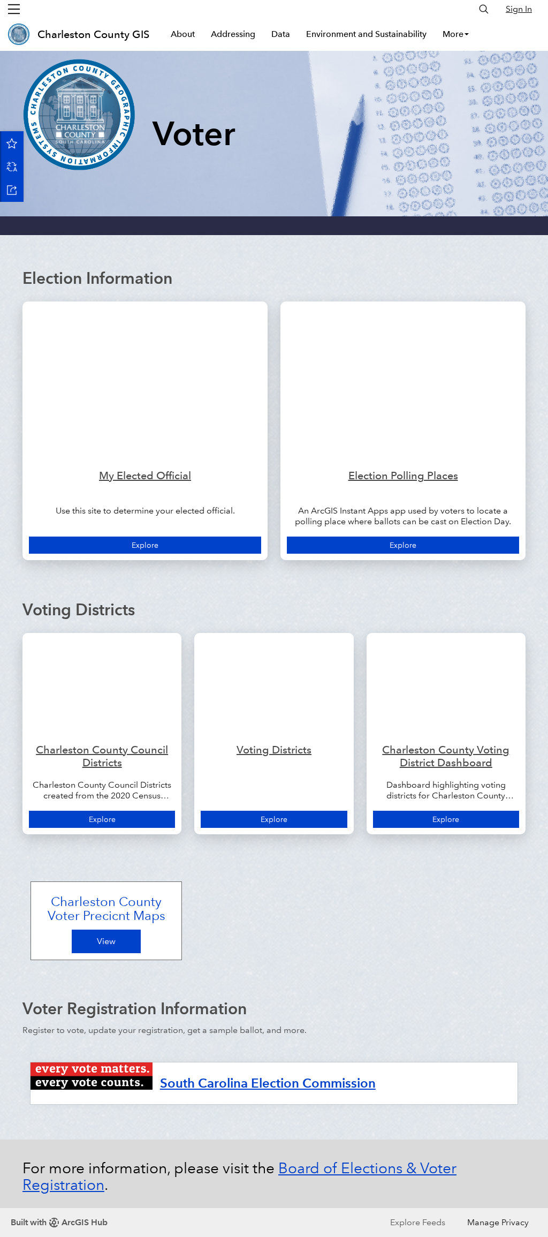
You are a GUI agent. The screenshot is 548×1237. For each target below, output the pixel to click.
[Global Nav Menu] (14, 9)
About (183, 34)
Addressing (233, 34)
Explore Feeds (417, 1222)
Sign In (519, 9)
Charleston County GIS (93, 34)
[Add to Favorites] (12, 143)
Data (280, 34)
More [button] (453, 34)
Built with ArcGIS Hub (59, 1222)
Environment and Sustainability (366, 34)
